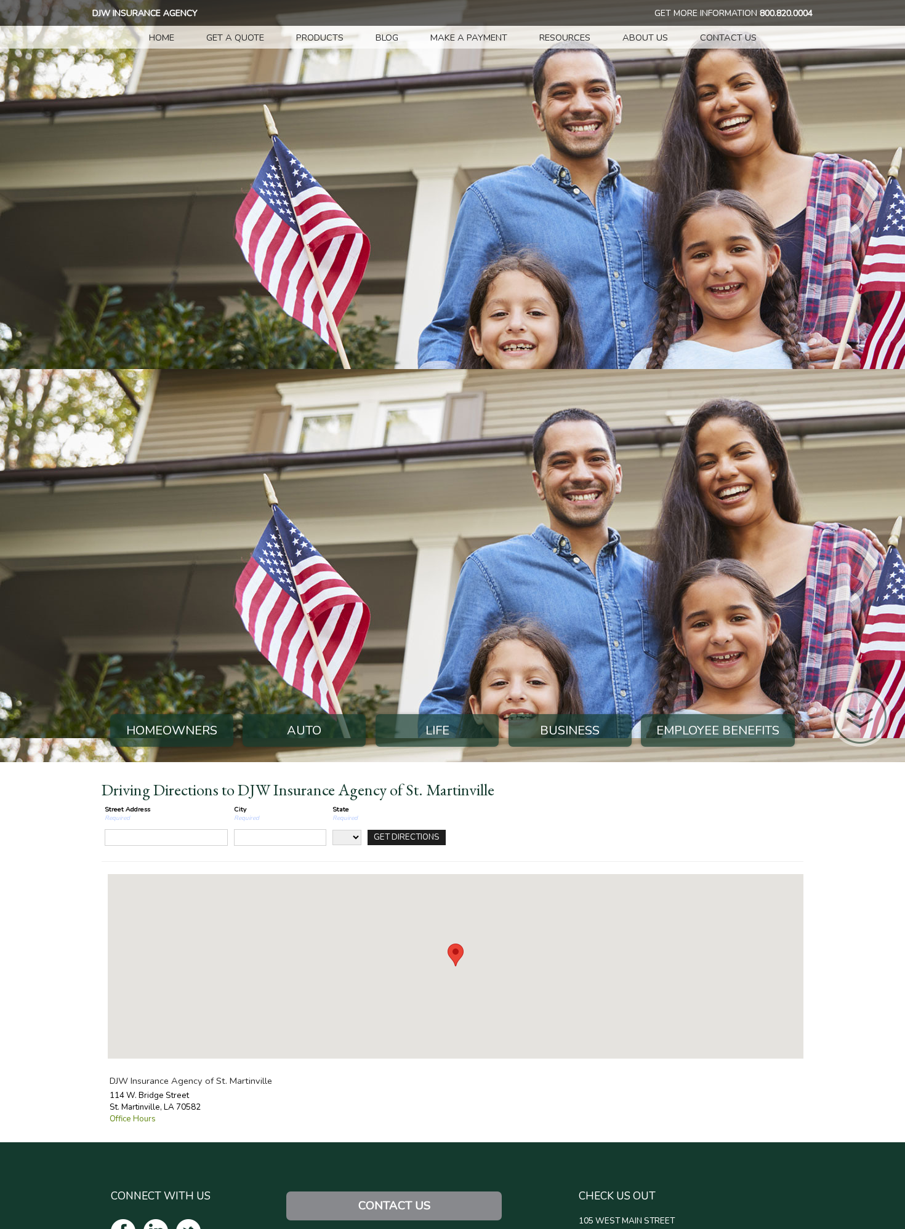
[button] (456, 955)
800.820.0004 (786, 13)
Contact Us (394, 1206)
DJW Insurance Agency (145, 13)
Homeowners (171, 730)
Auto (304, 730)
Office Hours (133, 1118)
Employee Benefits (717, 730)
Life (437, 730)
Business (570, 730)
